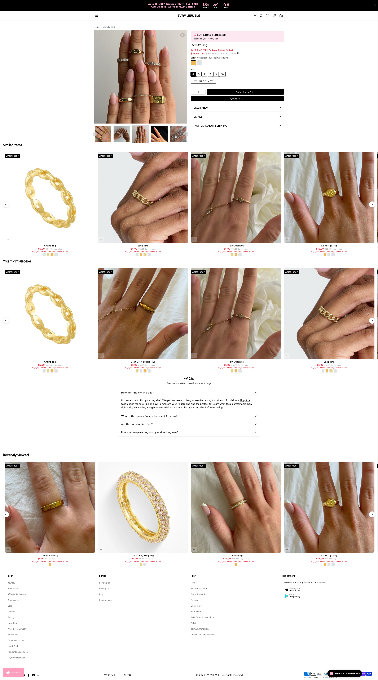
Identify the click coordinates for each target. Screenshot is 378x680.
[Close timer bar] (375, 5)
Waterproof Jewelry (17, 629)
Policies (194, 623)
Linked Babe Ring (50, 555)
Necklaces (13, 634)
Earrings (12, 617)
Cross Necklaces (16, 640)
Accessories (13, 600)
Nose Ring (13, 623)
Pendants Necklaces (18, 652)
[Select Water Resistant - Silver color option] (44, 254)
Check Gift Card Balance (203, 634)
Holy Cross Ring (236, 246)
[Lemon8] (38, 675)
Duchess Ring (236, 555)
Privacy (194, 600)
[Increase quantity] (203, 91)
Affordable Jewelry (17, 594)
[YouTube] (33, 675)
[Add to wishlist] (8, 239)
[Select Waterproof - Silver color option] (56, 254)
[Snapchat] (28, 675)
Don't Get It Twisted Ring (143, 362)
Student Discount (199, 588)
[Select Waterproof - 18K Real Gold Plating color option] (52, 254)
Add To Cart (85, 239)
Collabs (11, 611)
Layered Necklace (16, 657)
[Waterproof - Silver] (199, 63)
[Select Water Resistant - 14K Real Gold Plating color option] (48, 254)
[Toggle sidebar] (274, 16)
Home (97, 27)
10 (222, 74)
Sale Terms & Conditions (202, 617)
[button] (96, 15)
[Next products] (372, 204)
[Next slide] (186, 134)
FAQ (193, 582)
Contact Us (196, 605)
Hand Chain (13, 646)
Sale (10, 605)
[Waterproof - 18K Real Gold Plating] (193, 63)
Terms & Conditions (200, 629)
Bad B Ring (143, 246)
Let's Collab (104, 582)
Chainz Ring (50, 246)
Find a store (196, 611)
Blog (101, 594)
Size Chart (206, 81)
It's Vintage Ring (329, 246)
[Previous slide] (95, 134)
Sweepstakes (105, 600)
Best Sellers (13, 588)
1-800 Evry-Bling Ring (143, 555)
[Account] (255, 15)
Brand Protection (199, 594)
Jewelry (11, 582)
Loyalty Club (105, 588)
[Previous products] (6, 204)
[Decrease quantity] (193, 91)
